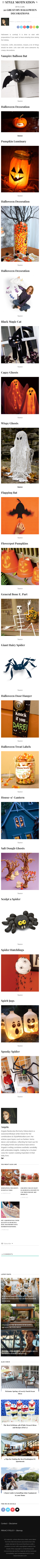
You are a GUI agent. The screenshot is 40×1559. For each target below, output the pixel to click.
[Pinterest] (12, 1510)
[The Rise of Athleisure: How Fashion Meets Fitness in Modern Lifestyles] (20, 1343)
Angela (11, 21)
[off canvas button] (3, 2)
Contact (4, 1524)
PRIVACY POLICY (7, 1531)
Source (20, 136)
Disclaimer (13, 1524)
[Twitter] (3, 1158)
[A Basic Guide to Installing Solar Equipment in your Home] (20, 1480)
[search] (37, 2)
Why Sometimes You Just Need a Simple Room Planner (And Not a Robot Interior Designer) (19, 1298)
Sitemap (19, 1531)
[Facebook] (1, 1158)
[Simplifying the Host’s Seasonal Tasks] (10, 1177)
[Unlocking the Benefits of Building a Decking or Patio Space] (20, 1317)
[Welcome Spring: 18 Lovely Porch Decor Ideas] (20, 1378)
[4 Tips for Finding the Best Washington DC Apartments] (20, 1446)
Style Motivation (20, 2)
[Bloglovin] (17, 1510)
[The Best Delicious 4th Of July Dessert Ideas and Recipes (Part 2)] (20, 1412)
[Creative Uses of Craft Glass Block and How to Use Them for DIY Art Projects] (30, 1177)
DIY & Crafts (20, 7)
